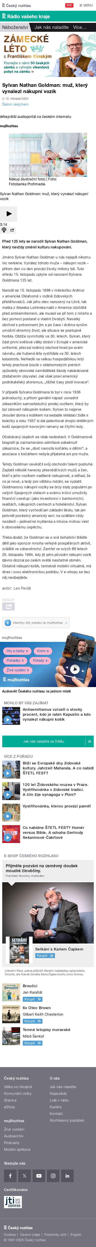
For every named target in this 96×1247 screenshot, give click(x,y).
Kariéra (55, 1107)
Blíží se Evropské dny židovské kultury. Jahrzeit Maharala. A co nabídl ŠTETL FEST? (58, 768)
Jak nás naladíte (52, 27)
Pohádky (13, 660)
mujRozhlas (12, 638)
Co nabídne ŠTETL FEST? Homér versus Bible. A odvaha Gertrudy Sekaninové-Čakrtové (53, 832)
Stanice (10, 1100)
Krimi (41, 651)
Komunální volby (17, 1093)
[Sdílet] (12, 230)
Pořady (38, 660)
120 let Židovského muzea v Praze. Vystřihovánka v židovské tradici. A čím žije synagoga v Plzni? (56, 789)
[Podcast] (4, 230)
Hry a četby (16, 651)
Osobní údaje (30, 1234)
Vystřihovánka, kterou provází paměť (57, 806)
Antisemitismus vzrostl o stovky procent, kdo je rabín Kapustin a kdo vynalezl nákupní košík (57, 714)
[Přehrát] (8, 214)
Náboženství (15, 27)
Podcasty (12, 1143)
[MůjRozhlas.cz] (9, 126)
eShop (9, 1107)
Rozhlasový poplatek (67, 1120)
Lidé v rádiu (59, 1100)
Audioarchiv (13, 1136)
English (76, 1234)
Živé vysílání (16, 670)
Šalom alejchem (15, 104)
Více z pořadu (18, 756)
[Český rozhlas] (16, 5)
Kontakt (56, 1114)
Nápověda (58, 1093)
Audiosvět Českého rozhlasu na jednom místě (36, 691)
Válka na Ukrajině (18, 1087)
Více (80, 27)
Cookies (10, 1234)
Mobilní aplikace (17, 1149)
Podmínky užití (55, 1234)
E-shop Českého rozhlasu (31, 856)
